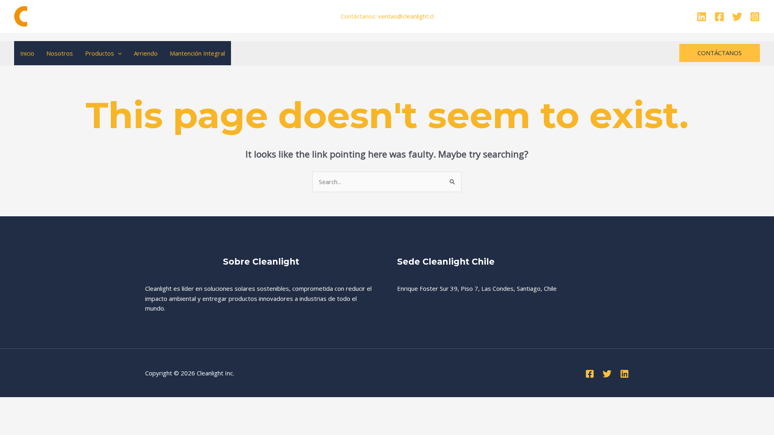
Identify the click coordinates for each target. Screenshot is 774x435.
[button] (118, 53)
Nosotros (59, 53)
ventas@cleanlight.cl (406, 16)
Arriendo (146, 53)
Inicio (27, 53)
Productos (99, 53)
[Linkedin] (702, 17)
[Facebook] (719, 17)
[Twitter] (737, 17)
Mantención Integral (197, 53)
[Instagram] (755, 17)
